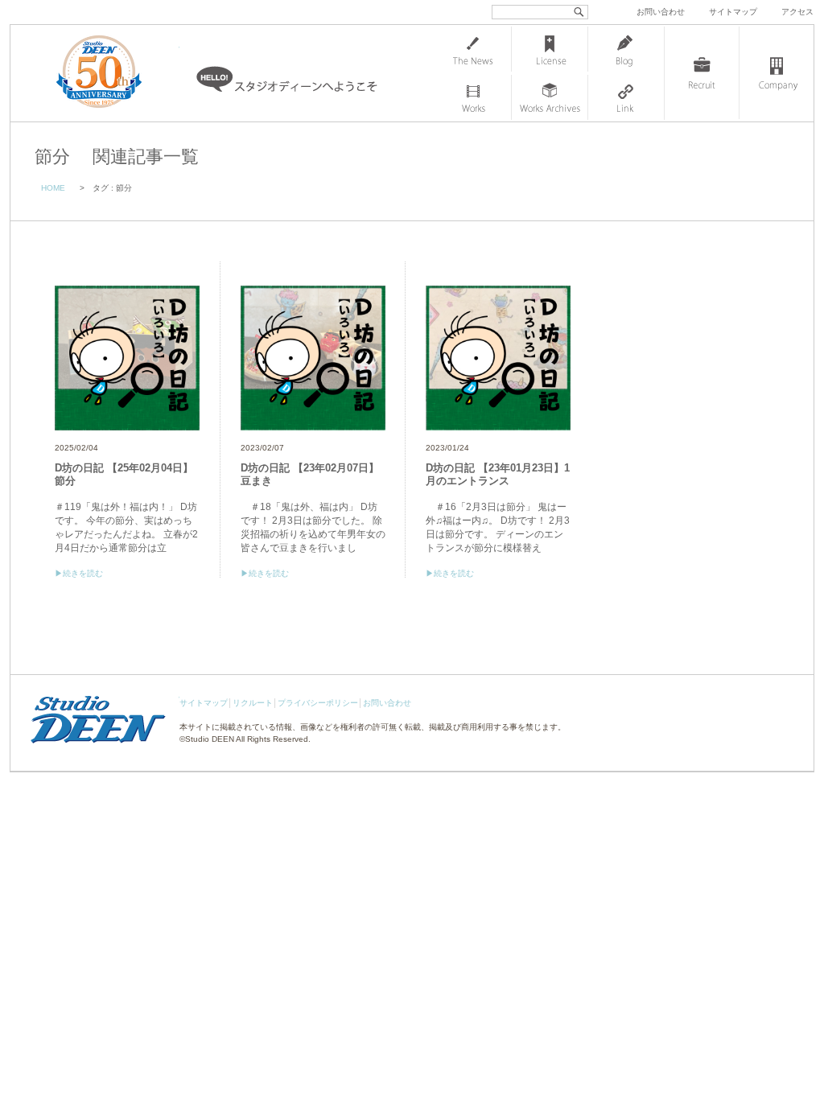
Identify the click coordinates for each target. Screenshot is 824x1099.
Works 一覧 (473, 97)
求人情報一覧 (702, 73)
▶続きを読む (79, 574)
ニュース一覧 (473, 49)
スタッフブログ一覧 (626, 49)
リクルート (253, 702)
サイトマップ (733, 11)
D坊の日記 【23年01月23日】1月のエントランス (498, 474)
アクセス (797, 11)
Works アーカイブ (549, 97)
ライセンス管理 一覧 (549, 49)
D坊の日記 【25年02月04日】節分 (124, 474)
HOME (53, 187)
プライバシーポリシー (318, 702)
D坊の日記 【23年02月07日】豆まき (310, 474)
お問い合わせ (661, 11)
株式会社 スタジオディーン (115, 73)
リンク (626, 97)
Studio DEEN (209, 739)
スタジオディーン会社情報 (777, 73)
